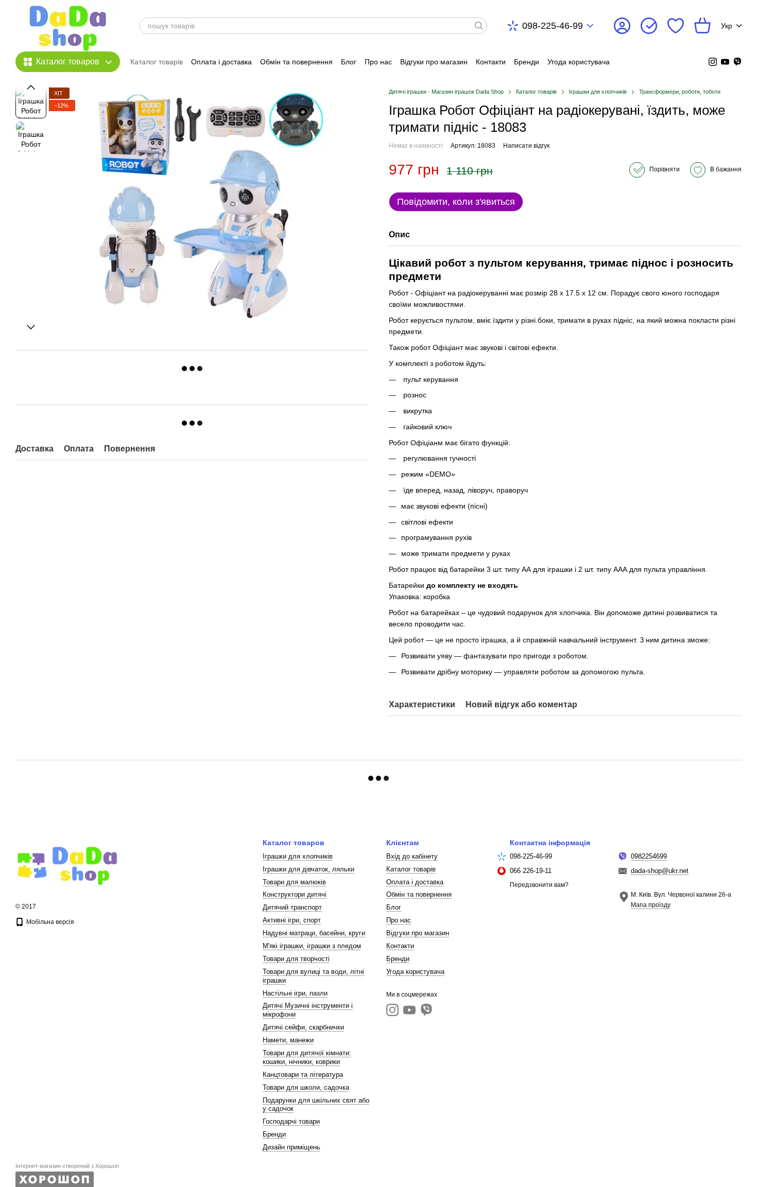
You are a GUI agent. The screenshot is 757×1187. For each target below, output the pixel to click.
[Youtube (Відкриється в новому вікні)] (725, 62)
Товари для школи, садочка (306, 1087)
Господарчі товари (291, 1121)
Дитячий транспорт (292, 907)
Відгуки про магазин (434, 62)
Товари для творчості (296, 959)
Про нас (378, 62)
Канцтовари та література (303, 1074)
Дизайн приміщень (291, 1147)
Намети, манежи (288, 1040)
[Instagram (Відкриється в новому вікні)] (713, 62)
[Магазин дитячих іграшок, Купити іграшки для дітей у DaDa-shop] (66, 863)
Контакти (491, 62)
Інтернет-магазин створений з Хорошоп (67, 1166)
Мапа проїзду (650, 905)
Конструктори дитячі (294, 894)
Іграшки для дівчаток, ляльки (308, 869)
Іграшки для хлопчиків (298, 856)
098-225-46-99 (552, 25)
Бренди (526, 62)
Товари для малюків (294, 882)
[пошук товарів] (479, 26)
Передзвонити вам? (539, 884)
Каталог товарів (156, 62)
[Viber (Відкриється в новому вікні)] (737, 62)
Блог (348, 62)
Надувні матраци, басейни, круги (314, 933)
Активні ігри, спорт (292, 920)
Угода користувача (578, 62)
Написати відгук (526, 145)
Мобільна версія (49, 922)
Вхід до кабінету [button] (412, 856)
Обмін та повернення (296, 62)
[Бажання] (675, 26)
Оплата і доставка (221, 62)
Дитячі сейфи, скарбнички (303, 1027)
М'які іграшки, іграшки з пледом (312, 946)
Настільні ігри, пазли (295, 993)
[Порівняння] (649, 26)
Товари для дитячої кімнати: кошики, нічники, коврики (307, 1057)
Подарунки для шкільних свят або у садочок (316, 1104)
